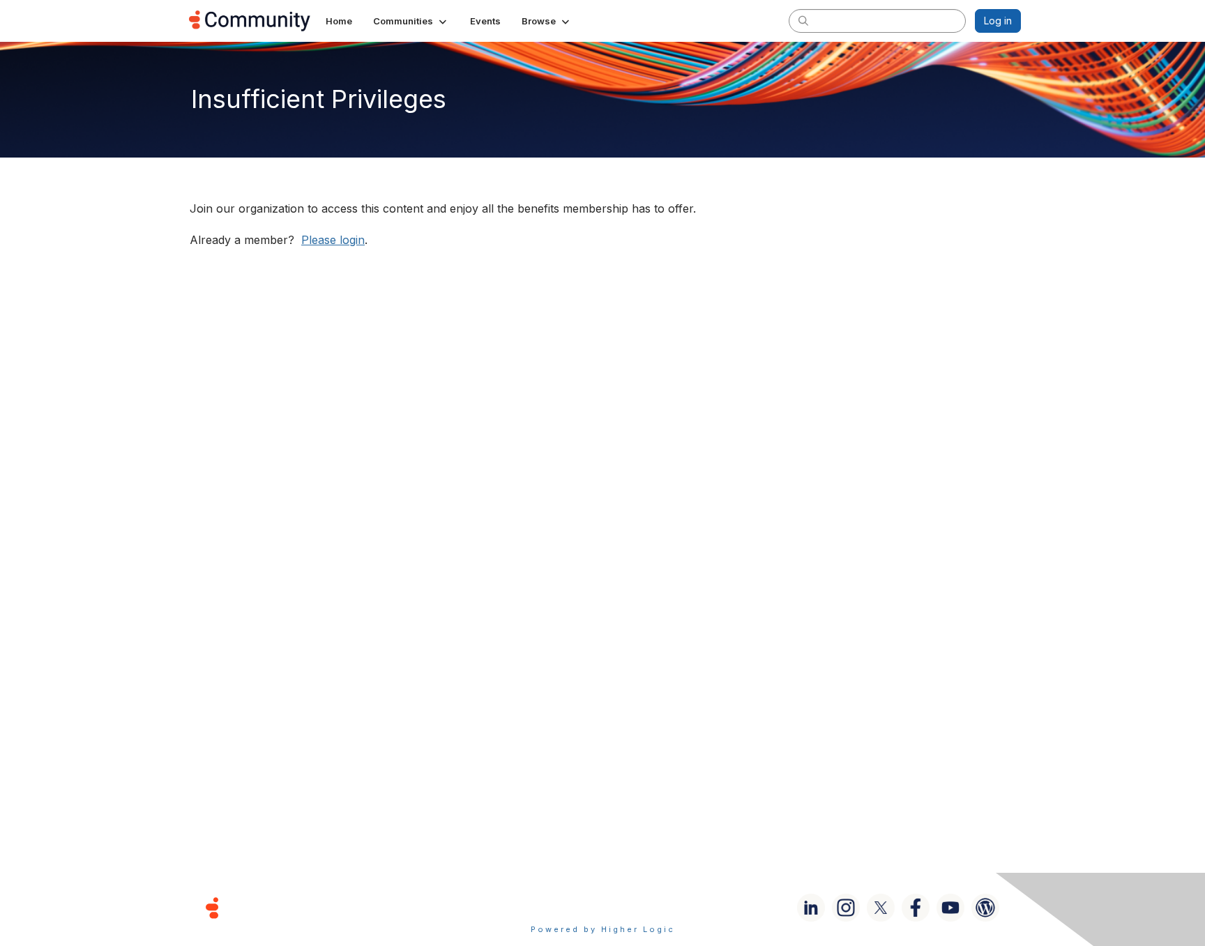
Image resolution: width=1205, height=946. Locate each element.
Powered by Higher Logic (603, 929)
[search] (803, 20)
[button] (411, 20)
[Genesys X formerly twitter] (881, 908)
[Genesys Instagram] (846, 908)
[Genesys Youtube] (950, 908)
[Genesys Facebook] (916, 908)
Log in (998, 20)
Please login (333, 240)
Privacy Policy (647, 907)
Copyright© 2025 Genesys (307, 907)
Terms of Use (553, 907)
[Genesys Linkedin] (811, 908)
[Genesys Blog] (985, 908)
